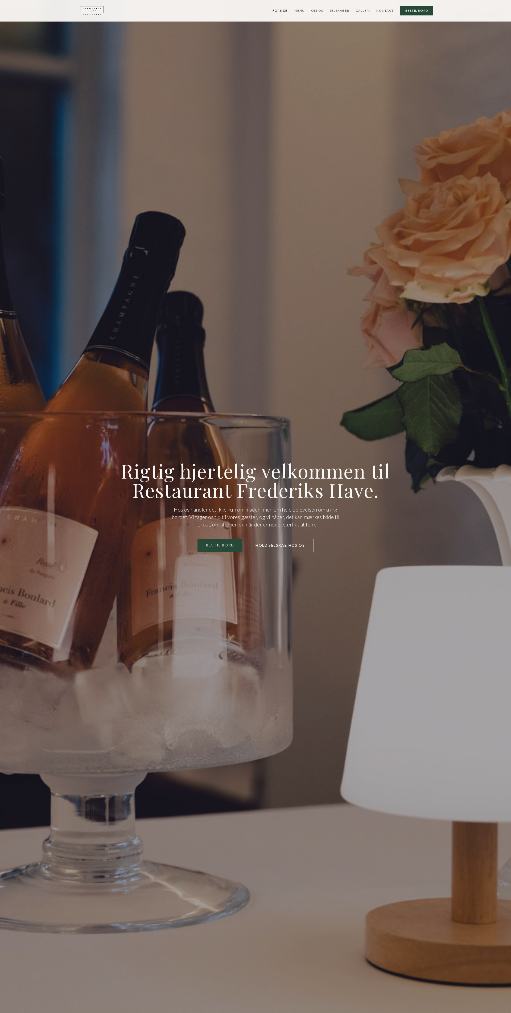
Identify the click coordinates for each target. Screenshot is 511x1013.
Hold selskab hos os (280, 545)
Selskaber (339, 11)
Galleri (363, 11)
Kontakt (384, 11)
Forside (280, 11)
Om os (317, 11)
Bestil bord (416, 11)
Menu (299, 11)
